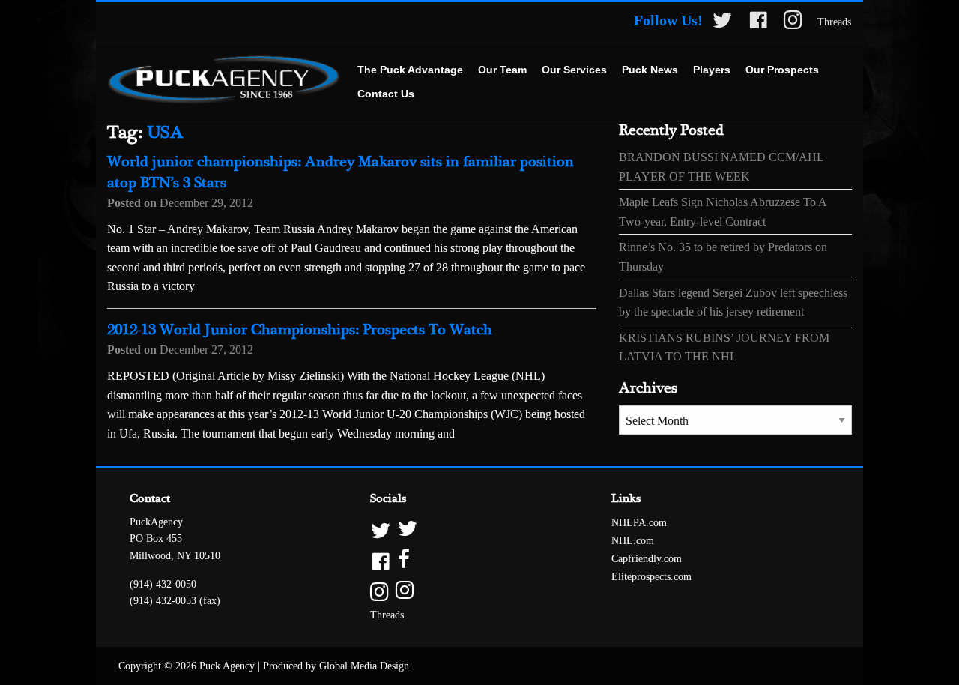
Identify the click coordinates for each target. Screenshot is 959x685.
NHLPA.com (639, 522)
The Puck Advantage (410, 70)
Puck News (650, 70)
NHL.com (632, 540)
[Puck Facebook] (758, 23)
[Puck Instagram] (793, 23)
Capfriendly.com (646, 558)
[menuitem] (410, 70)
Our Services (574, 70)
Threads (834, 22)
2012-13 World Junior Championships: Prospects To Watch (299, 330)
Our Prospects (782, 70)
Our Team (502, 70)
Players (711, 70)
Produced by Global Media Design (336, 666)
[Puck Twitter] (722, 23)
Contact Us (385, 94)
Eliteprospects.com (651, 576)
